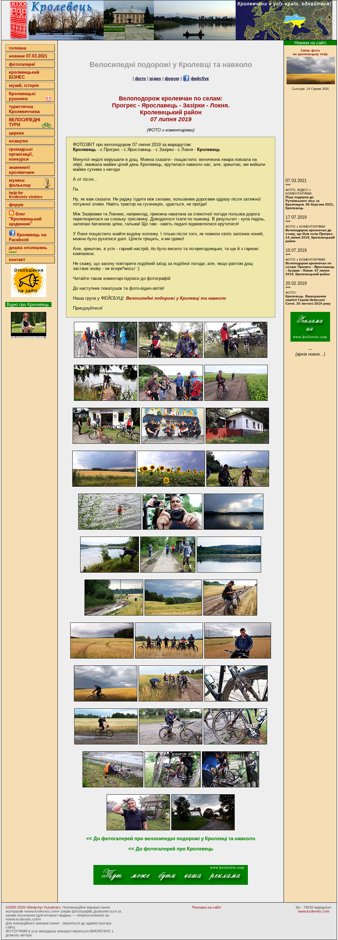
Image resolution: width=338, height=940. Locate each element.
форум (16, 204)
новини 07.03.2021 (28, 56)
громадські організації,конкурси (21, 154)
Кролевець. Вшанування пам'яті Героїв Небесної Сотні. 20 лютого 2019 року (308, 299)
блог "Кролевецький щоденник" (25, 218)
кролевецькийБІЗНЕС (24, 75)
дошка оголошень (28, 249)
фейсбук (200, 78)
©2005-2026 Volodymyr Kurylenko (33, 907)
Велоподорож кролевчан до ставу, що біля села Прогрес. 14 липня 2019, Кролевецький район (310, 235)
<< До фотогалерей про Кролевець (170, 848)
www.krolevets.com (313, 911)
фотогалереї (22, 64)
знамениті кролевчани (21, 170)
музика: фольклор (20, 183)
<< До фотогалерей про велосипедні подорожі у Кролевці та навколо (170, 838)
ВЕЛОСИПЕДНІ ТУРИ (24, 122)
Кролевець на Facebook (27, 237)
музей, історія (24, 85)
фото (140, 78)
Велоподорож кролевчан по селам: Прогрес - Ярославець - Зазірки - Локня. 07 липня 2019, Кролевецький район (310, 268)
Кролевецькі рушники (22, 96)
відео (155, 78)
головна (17, 48)
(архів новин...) (310, 354)
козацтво (18, 140)
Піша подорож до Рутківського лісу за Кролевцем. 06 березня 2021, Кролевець (310, 202)
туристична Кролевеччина (24, 109)
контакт (17, 259)
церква (16, 133)
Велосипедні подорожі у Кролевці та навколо (176, 298)
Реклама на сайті (206, 907)
